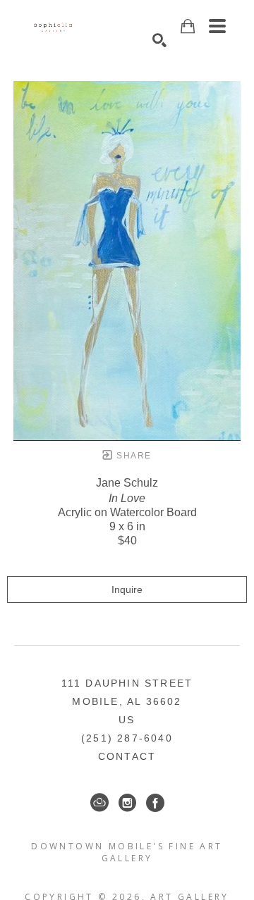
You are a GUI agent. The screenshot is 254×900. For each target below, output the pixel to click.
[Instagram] (127, 803)
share (132, 456)
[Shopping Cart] (188, 26)
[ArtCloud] (99, 803)
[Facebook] (155, 803)
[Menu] (217, 26)
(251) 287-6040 (127, 738)
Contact (127, 756)
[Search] (159, 40)
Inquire (127, 589)
